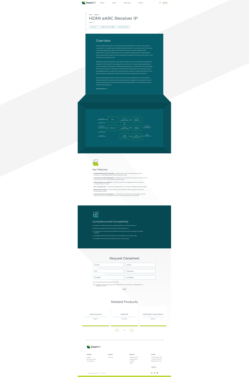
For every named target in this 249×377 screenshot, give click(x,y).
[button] (117, 330)
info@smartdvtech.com (156, 361)
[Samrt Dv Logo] (89, 2)
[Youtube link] (157, 373)
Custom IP (110, 357)
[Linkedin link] (152, 373)
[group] (95, 316)
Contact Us (165, 2)
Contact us (153, 367)
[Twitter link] (154, 373)
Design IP (96, 14)
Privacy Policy (103, 373)
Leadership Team (133, 359)
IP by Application (90, 361)
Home (91, 14)
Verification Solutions (91, 359)
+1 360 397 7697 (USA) (156, 359)
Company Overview (134, 357)
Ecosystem (132, 361)
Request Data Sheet (101, 88)
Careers (131, 363)
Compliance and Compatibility (107, 27)
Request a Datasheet (123, 27)
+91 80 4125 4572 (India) (156, 357)
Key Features (93, 27)
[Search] (160, 3)
